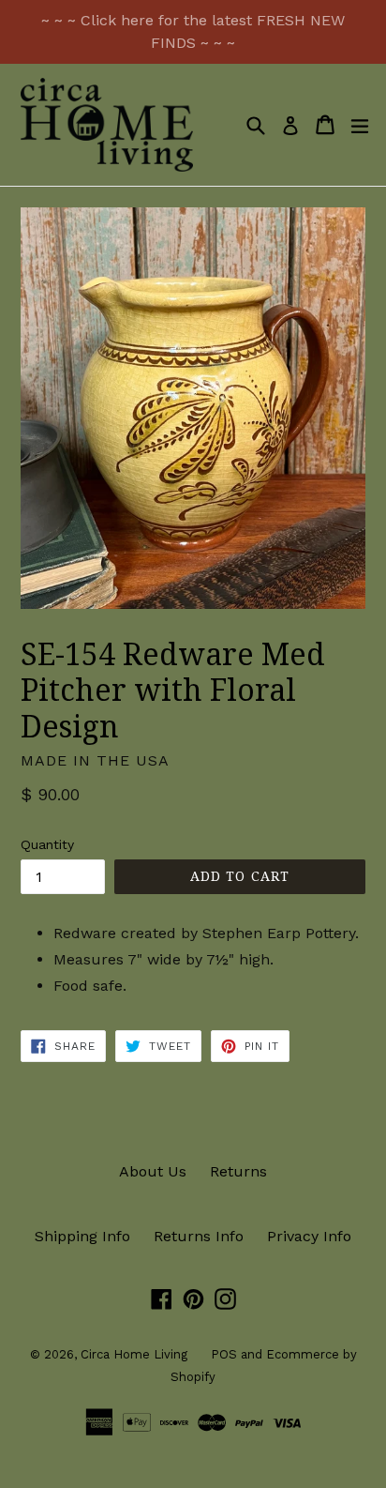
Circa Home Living (134, 1354)
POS (224, 1354)
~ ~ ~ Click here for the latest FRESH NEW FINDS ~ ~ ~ (193, 31)
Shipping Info (82, 1236)
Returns (238, 1171)
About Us (152, 1171)
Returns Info (199, 1236)
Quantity (47, 844)
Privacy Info (309, 1236)
